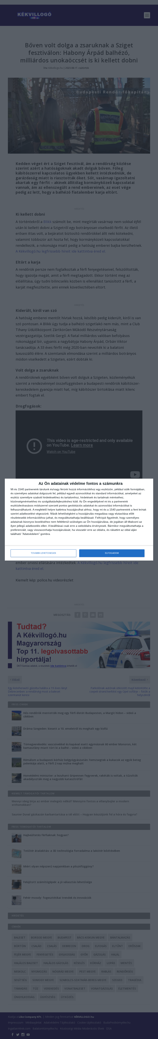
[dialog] (79, 520)
